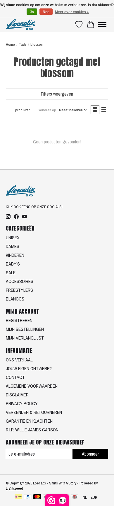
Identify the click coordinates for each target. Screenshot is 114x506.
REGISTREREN (19, 320)
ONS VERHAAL (19, 359)
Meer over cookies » (72, 12)
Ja (32, 12)
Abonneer (90, 454)
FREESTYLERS (19, 290)
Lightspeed (14, 488)
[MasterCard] (37, 497)
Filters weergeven (57, 94)
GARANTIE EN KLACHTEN (29, 421)
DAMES (12, 246)
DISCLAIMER (17, 394)
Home (10, 44)
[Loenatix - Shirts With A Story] (20, 24)
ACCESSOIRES (19, 281)
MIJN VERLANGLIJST (25, 338)
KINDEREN (15, 255)
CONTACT (15, 377)
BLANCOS (15, 299)
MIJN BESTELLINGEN (25, 329)
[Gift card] (74, 497)
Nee (46, 12)
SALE (10, 272)
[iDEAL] (18, 497)
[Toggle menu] (102, 24)
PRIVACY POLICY (22, 403)
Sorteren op (47, 110)
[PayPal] (28, 497)
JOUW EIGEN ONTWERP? (29, 368)
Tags (23, 44)
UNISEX (13, 237)
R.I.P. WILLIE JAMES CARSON (32, 429)
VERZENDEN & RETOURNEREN (34, 412)
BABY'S (13, 264)
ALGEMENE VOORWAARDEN (32, 386)
